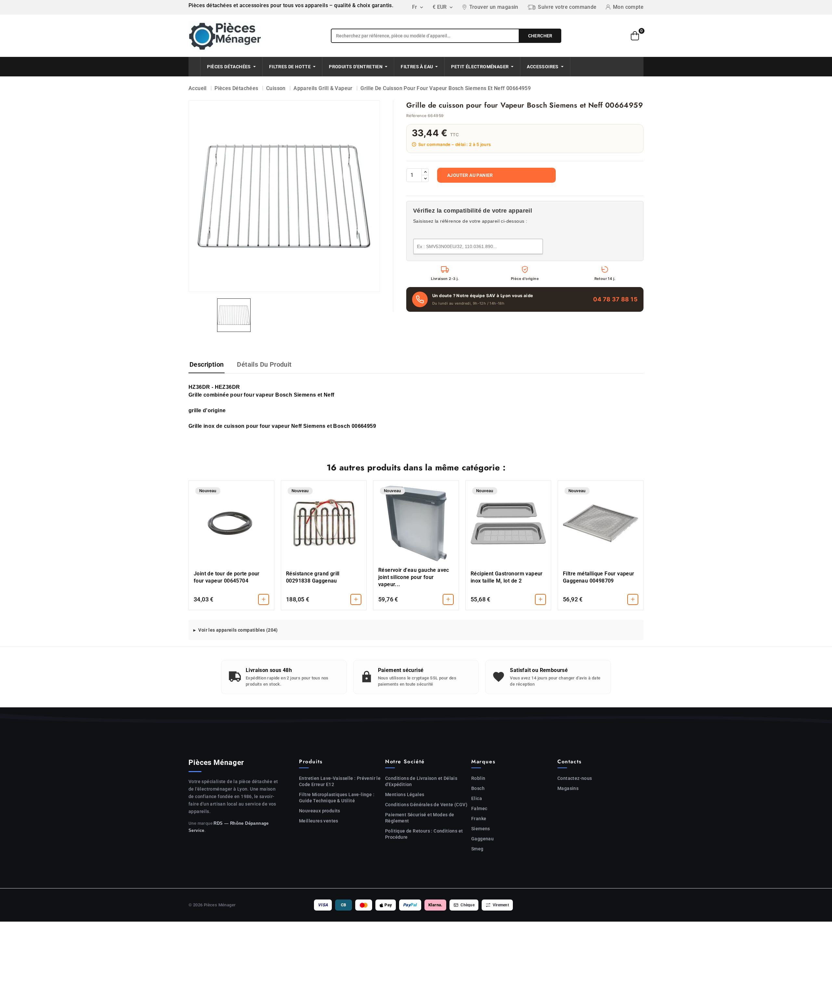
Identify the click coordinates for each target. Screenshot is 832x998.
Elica (476, 798)
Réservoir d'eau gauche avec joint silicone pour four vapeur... (413, 577)
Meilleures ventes (318, 820)
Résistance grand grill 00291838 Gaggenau (313, 577)
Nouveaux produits (319, 810)
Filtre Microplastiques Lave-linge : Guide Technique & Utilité (336, 797)
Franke (478, 818)
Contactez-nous (574, 778)
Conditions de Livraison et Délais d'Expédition (421, 781)
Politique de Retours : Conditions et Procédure (424, 834)
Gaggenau (482, 838)
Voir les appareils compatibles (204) (238, 630)
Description (206, 364)
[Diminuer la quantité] (425, 178)
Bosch (478, 788)
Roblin (478, 778)
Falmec (479, 808)
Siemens (480, 828)
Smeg (477, 848)
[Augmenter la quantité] (425, 172)
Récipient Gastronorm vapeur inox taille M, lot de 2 (507, 577)
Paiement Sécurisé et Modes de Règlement (419, 817)
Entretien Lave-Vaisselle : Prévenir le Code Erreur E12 (340, 781)
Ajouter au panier (470, 175)
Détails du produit (264, 364)
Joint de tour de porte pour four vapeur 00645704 (227, 577)
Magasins (567, 788)
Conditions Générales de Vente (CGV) (426, 804)
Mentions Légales (404, 794)
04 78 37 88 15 (615, 299)
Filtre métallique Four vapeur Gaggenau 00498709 (598, 577)
